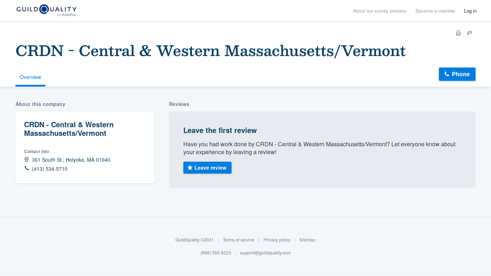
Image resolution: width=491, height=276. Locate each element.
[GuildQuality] (46, 11)
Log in (470, 10)
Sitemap (307, 239)
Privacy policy (276, 239)
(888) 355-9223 (216, 252)
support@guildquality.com (265, 252)
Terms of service (238, 239)
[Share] (470, 33)
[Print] (458, 33)
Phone (461, 74)
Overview (30, 76)
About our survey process (380, 10)
